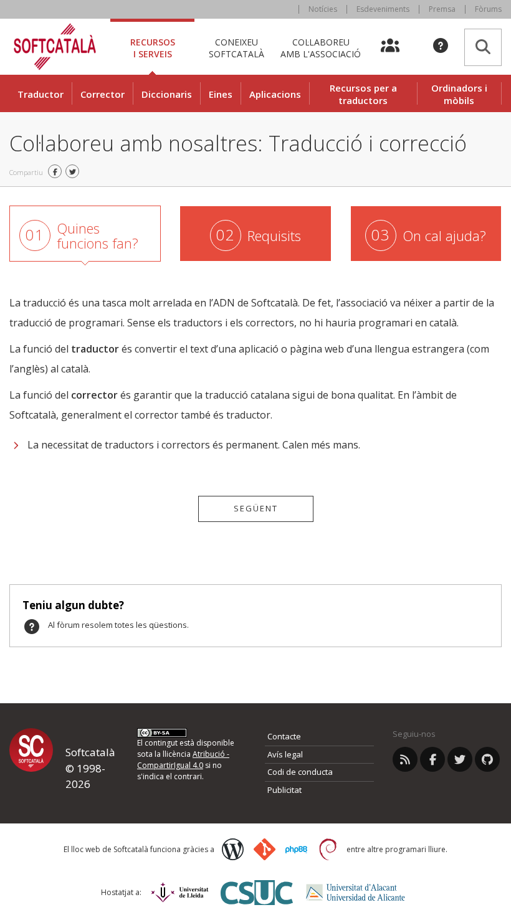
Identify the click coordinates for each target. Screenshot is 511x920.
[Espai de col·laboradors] (397, 46)
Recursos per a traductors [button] (363, 94)
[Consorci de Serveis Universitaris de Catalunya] (256, 892)
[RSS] (405, 759)
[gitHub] (487, 759)
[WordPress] (232, 849)
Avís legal (285, 754)
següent (256, 508)
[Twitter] (459, 759)
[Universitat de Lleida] (179, 892)
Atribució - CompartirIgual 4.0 (183, 760)
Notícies (322, 9)
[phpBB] (296, 849)
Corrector (102, 94)
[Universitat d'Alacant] (355, 892)
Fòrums (488, 9)
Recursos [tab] (152, 47)
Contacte (284, 736)
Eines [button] (220, 94)
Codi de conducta (300, 771)
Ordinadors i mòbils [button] (459, 94)
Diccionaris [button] (166, 94)
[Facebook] (432, 759)
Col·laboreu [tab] (320, 47)
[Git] (264, 849)
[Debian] (328, 849)
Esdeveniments (382, 9)
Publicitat (284, 789)
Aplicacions (275, 94)
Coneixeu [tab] (236, 47)
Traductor (40, 94)
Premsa (442, 9)
